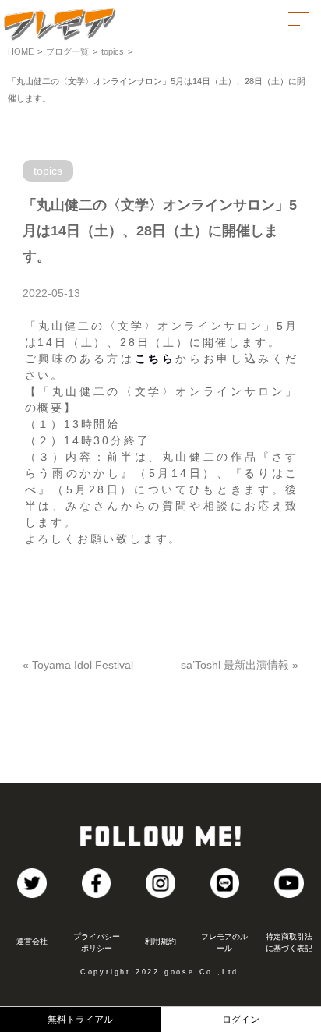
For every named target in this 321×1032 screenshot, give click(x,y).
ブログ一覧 (67, 51)
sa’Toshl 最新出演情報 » (239, 665)
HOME (21, 51)
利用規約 (160, 941)
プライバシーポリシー (96, 942)
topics (112, 51)
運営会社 (32, 941)
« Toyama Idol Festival (78, 665)
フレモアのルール (224, 942)
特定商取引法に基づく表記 (289, 942)
